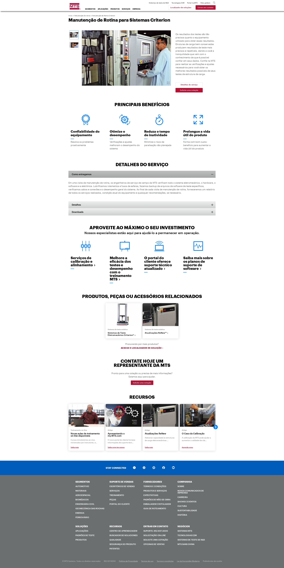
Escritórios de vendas (122, 486)
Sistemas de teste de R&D (191, 540)
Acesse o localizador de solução (141, 348)
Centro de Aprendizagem (123, 531)
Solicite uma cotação (189, 90)
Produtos (115, 9)
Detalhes (76, 204)
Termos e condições (154, 486)
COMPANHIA (185, 481)
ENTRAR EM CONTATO (155, 526)
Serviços (126, 9)
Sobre (181, 486)
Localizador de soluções (180, 7)
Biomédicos (82, 499)
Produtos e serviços (155, 490)
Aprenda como (187, 447)
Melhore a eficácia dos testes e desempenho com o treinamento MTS (121, 268)
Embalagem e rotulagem (157, 504)
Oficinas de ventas (153, 544)
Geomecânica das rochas (89, 508)
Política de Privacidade (128, 561)
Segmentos (90, 9)
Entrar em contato (205, 7)
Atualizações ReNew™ (156, 333)
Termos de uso (147, 561)
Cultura (182, 506)
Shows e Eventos (187, 501)
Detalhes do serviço (189, 85)
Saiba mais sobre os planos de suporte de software (198, 263)
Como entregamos (81, 174)
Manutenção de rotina (82, 16)
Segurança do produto (122, 544)
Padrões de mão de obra (157, 499)
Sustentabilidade (187, 510)
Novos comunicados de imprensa (191, 491)
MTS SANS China (186, 544)
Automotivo (82, 486)
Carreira (183, 497)
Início (70, 16)
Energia (79, 513)
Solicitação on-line (154, 535)
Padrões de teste (85, 535)
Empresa (136, 9)
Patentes (114, 548)
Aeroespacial (83, 495)
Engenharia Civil (84, 504)
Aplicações (103, 9)
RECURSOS (115, 526)
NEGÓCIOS (184, 526)
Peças (112, 499)
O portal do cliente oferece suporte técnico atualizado (158, 263)
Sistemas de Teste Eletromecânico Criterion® (121, 334)
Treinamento (116, 495)
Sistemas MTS (185, 531)
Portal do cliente (119, 504)
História (182, 515)
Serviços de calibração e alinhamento (82, 261)
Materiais (80, 490)
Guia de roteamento (154, 508)
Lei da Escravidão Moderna (188, 561)
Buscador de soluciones (123, 535)
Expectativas (150, 495)
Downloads (77, 212)
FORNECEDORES (152, 481)
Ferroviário (82, 517)
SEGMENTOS (82, 481)
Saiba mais (75, 447)
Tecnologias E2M (187, 535)
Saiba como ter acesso (116, 447)
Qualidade (115, 540)
